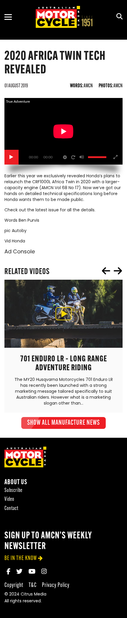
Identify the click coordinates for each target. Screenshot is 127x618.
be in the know (20, 558)
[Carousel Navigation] (112, 271)
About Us (15, 482)
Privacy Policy (55, 585)
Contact (11, 508)
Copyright (13, 585)
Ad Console (19, 252)
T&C (33, 585)
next (118, 271)
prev (106, 271)
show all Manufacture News (63, 423)
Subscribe (13, 490)
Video (9, 499)
